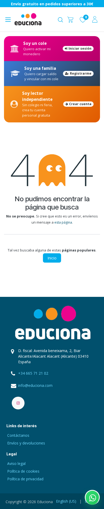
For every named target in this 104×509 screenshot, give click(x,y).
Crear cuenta (80, 104)
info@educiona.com (35, 385)
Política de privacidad (25, 478)
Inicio (52, 257)
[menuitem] (66, 501)
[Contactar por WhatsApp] (92, 497)
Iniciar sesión (80, 48)
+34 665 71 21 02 (33, 373)
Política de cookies (23, 471)
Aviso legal (16, 463)
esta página (63, 222)
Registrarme (80, 73)
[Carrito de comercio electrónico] (70, 19)
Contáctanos (18, 435)
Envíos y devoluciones (26, 443)
